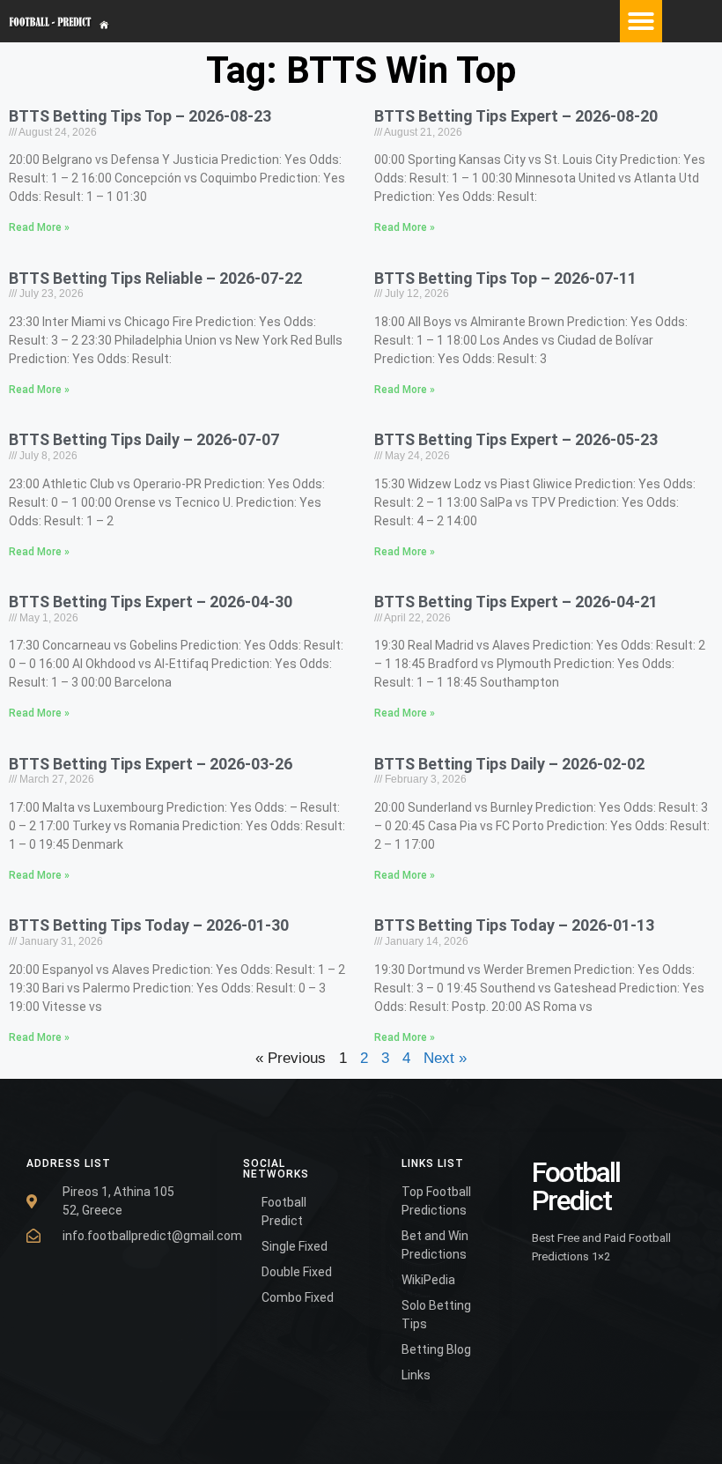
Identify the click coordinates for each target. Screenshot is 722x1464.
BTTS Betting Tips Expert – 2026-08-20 (516, 116)
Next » (445, 1058)
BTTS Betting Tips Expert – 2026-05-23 (516, 439)
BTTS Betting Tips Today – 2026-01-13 (514, 925)
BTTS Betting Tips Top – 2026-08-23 (140, 116)
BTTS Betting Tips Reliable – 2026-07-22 (155, 278)
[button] (641, 21)
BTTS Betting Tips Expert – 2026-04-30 (150, 601)
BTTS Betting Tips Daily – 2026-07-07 (144, 439)
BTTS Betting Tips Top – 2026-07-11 (505, 278)
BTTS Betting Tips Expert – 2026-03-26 (150, 763)
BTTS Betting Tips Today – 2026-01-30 (149, 925)
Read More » (39, 227)
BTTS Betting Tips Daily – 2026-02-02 (509, 763)
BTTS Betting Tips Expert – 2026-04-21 (516, 601)
